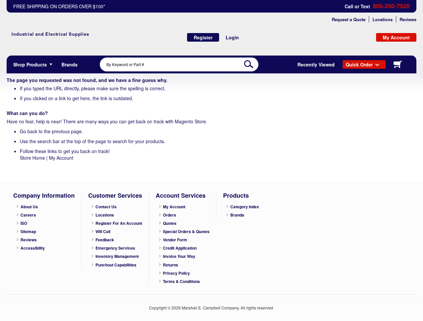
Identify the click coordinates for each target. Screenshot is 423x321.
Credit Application (180, 248)
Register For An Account (119, 223)
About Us (29, 207)
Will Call (103, 231)
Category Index (244, 207)
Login (232, 37)
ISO (23, 223)
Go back (28, 131)
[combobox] (179, 64)
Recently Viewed (316, 64)
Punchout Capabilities (116, 265)
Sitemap (28, 231)
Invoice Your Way (179, 256)
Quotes (169, 223)
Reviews (408, 19)
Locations (382, 19)
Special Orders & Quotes (186, 231)
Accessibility (32, 248)
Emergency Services (115, 248)
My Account (61, 157)
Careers (28, 215)
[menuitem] (69, 64)
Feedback (105, 240)
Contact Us (106, 207)
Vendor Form (175, 240)
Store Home (32, 157)
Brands (237, 215)
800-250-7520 (391, 6)
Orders (169, 215)
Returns (170, 265)
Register (203, 37)
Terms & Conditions (181, 281)
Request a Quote (348, 19)
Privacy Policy (176, 273)
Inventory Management (117, 256)
